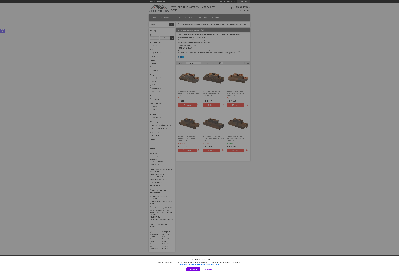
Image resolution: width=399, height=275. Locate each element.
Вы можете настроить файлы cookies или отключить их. (199, 264)
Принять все (193, 269)
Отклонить (208, 269)
